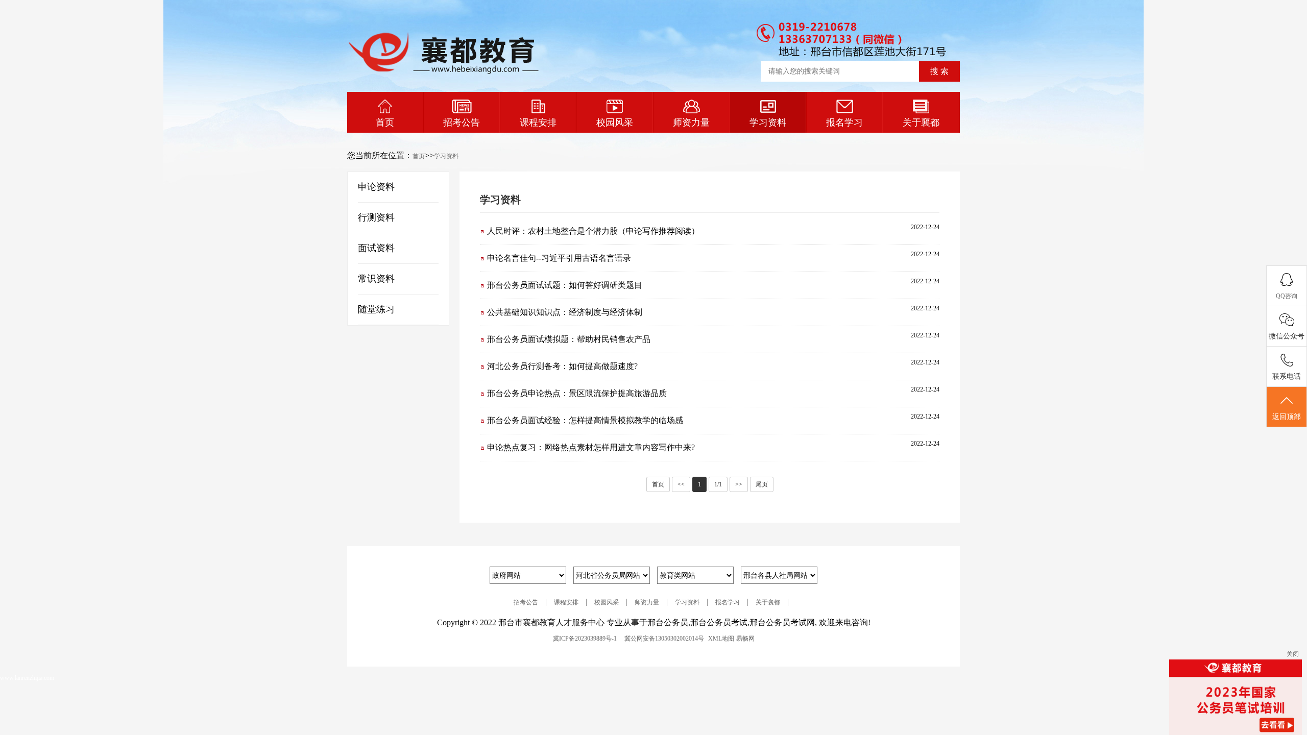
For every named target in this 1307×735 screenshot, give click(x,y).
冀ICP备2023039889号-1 (585, 638)
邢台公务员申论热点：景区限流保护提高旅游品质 (577, 393)
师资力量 (691, 122)
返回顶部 (1286, 417)
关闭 (1293, 653)
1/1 (718, 484)
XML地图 (721, 638)
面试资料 (376, 248)
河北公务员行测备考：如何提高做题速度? (562, 366)
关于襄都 (921, 122)
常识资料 (376, 279)
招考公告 (461, 122)
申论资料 (376, 187)
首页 (385, 122)
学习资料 (767, 122)
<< (681, 484)
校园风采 (614, 122)
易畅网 (745, 638)
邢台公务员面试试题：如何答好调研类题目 (564, 285)
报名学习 (844, 122)
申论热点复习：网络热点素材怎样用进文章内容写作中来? (591, 447)
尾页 (762, 484)
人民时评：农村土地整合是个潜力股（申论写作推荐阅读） (593, 231)
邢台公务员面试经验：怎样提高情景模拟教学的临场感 (585, 420)
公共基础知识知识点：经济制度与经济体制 (564, 312)
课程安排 (538, 122)
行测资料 (376, 217)
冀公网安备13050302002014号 (664, 638)
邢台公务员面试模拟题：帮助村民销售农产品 (568, 339)
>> (738, 484)
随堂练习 (376, 309)
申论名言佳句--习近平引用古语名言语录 (559, 258)
